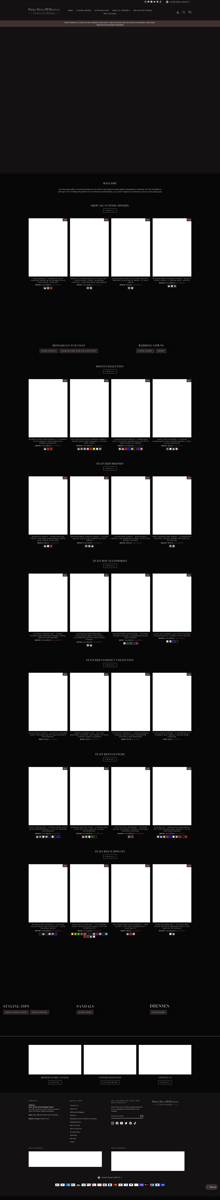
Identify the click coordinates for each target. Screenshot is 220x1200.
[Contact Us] (165, 1059)
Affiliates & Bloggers (77, 1112)
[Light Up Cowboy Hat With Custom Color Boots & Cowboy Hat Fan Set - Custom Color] (177, 641)
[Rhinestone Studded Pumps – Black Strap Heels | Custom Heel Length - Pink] (172, 286)
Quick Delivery (102, 10)
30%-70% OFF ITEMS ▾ (142, 10)
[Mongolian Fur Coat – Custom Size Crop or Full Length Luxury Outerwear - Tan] (86, 837)
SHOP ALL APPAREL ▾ (121, 10)
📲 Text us (211, 1187)
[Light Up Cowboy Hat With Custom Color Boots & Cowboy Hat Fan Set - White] (167, 641)
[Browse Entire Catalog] (55, 1059)
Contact (165, 1082)
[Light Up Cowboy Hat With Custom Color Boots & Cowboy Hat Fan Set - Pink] (170, 641)
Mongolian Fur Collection (78, 351)
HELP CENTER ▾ (110, 13)
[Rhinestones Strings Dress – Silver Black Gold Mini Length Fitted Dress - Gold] (86, 546)
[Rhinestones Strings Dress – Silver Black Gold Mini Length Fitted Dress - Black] (92, 546)
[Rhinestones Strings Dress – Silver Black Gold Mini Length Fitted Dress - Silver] (89, 546)
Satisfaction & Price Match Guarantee (83, 1119)
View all (110, 210)
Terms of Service (76, 1128)
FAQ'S (72, 1142)
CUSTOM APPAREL (83, 10)
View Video (49, 351)
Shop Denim (39, 1012)
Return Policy (75, 1125)
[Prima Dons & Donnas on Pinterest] (130, 1123)
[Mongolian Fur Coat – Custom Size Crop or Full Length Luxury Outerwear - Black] (83, 837)
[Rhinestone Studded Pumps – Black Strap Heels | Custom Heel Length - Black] (169, 286)
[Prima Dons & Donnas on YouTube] (121, 1123)
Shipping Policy (75, 1122)
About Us (73, 1109)
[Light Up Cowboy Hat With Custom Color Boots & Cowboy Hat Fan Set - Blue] (173, 641)
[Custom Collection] (110, 1059)
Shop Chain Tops (16, 1012)
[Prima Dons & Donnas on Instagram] (112, 1123)
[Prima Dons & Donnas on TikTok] (135, 1123)
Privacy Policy (75, 1132)
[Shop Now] (110, 984)
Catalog (55, 1082)
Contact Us (74, 1105)
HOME (70, 10)
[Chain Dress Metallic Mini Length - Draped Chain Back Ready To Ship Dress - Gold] (129, 288)
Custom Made (110, 1082)
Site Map (73, 1138)
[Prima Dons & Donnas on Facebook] (117, 1123)
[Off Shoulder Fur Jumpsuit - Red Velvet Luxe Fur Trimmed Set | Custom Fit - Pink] (134, 934)
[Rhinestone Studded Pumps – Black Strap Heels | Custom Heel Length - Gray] (175, 286)
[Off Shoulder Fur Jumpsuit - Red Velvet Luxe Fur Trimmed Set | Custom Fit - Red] (131, 934)
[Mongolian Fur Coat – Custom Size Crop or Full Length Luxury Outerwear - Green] (92, 837)
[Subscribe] (141, 1116)
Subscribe (73, 1135)
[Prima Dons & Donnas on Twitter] (126, 1123)
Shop (161, 351)
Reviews (73, 1115)
